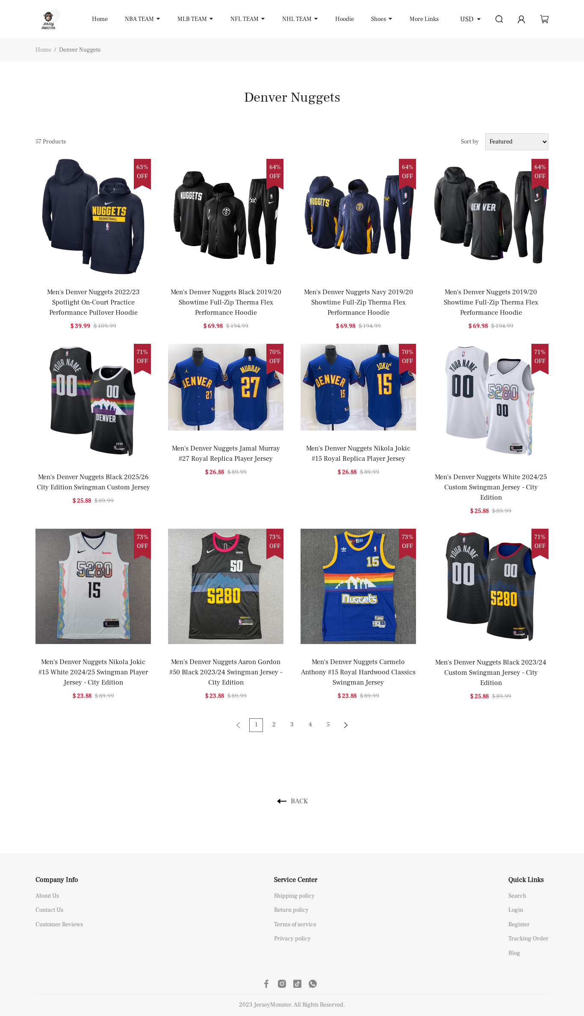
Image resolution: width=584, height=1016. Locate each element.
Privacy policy (292, 939)
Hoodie (344, 19)
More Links (424, 19)
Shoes (378, 19)
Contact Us (49, 910)
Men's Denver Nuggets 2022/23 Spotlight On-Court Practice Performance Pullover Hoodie (93, 302)
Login (515, 910)
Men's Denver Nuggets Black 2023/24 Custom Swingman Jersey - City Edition (490, 672)
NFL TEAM (244, 19)
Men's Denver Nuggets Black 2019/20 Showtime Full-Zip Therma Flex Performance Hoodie (226, 302)
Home (100, 19)
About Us (47, 896)
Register (519, 924)
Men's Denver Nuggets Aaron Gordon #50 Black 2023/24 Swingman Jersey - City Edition (225, 672)
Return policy (291, 910)
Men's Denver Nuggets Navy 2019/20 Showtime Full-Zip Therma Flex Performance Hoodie (358, 302)
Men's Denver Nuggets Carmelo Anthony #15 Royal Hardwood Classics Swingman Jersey (358, 672)
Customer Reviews (59, 924)
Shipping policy (294, 896)
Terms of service (295, 924)
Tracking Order (528, 939)
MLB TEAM (192, 19)
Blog (514, 953)
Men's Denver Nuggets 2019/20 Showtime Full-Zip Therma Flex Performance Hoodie (491, 302)
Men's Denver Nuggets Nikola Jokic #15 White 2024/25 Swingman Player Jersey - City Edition (93, 672)
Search (517, 896)
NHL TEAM (297, 19)
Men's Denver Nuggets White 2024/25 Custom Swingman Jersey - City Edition (491, 487)
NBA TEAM (139, 19)
